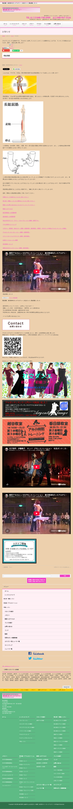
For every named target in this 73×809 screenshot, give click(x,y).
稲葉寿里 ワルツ (7, 567)
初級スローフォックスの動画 (61, 741)
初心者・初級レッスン (9, 598)
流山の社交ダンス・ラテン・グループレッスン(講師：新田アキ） (21, 220)
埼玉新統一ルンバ (23, 794)
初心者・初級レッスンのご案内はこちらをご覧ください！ (19, 201)
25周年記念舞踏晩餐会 (7, 778)
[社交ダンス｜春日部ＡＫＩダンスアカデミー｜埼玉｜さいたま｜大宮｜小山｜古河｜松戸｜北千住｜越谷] (21, 10)
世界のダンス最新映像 (11, 637)
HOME (3, 35)
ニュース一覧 (8, 649)
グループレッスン (23, 720)
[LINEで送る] (16, 69)
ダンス (11, 297)
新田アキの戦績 (40, 720)
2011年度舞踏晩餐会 (7, 782)
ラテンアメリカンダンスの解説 (26, 727)
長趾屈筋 (15, 297)
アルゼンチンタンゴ (24, 734)
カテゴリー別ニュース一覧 (12, 641)
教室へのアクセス (8, 209)
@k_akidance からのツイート (10, 666)
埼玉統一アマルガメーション (11, 603)
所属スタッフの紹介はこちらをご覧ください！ (16, 197)
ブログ (12, 35)
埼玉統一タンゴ (23, 778)
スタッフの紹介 (9, 611)
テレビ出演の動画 (58, 777)
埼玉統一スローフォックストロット (26, 782)
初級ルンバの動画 (58, 745)
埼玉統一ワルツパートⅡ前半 (26, 787)
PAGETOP (66, 687)
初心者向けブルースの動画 (60, 720)
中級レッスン (7, 607)
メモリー (7, 615)
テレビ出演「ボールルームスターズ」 (9, 767)
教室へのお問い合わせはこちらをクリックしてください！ (19, 205)
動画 (6, 634)
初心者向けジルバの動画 (59, 727)
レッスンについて (10, 595)
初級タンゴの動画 (58, 738)
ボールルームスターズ (7, 775)
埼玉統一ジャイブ (23, 771)
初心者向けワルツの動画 (59, 724)
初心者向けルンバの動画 (59, 731)
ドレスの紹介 (8, 622)
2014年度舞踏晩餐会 (7, 763)
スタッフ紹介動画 (58, 770)
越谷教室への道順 (40, 766)
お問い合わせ (8, 626)
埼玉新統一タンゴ (8, 244)
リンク (7, 630)
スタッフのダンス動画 (59, 773)
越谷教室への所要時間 (9, 216)
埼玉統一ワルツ (23, 775)
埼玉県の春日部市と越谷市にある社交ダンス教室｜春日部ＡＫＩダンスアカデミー (34, 804)
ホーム (7, 591)
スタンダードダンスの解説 (25, 724)
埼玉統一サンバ (23, 768)
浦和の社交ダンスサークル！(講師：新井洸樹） (16, 248)
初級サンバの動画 (58, 752)
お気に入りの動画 (58, 780)
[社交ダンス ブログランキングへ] (5, 48)
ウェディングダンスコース (25, 738)
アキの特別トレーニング (9, 224)
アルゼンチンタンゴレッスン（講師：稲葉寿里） (16, 232)
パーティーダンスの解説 (25, 731)
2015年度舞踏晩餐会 (7, 759)
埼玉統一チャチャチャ (24, 764)
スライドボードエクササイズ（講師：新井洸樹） (16, 236)
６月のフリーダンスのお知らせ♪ (62, 567)
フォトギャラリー (6, 785)
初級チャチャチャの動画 (59, 748)
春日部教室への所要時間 (9, 212)
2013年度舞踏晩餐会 (7, 771)
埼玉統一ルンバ (23, 761)
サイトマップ (8, 645)
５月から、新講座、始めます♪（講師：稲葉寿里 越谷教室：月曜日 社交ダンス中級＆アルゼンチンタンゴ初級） (35, 228)
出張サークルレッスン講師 (10, 240)
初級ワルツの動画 (58, 734)
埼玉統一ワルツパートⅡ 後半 (26, 790)
